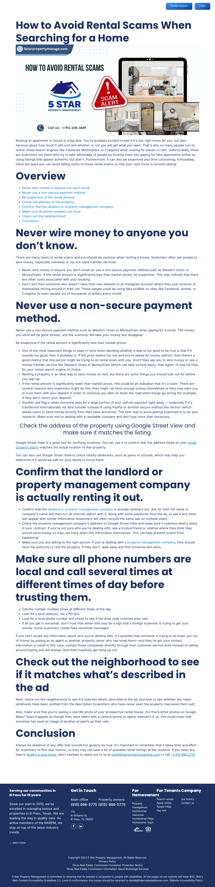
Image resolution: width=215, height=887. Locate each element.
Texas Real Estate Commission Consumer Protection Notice (107, 865)
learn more (17, 842)
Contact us (187, 802)
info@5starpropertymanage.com (135, 754)
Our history (187, 799)
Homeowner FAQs (142, 818)
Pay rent (161, 810)
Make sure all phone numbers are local (51, 211)
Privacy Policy (107, 861)
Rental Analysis (179, 5)
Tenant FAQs (164, 806)
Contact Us (148, 5)
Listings (97, 5)
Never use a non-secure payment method (53, 193)
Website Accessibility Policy (186, 880)
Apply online (164, 802)
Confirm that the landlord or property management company (67, 207)
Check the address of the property (48, 202)
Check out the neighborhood (43, 216)
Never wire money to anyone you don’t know (56, 188)
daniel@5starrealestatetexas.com (148, 880)
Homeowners (58, 5)
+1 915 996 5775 (183, 754)
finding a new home (41, 754)
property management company (151, 542)
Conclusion (30, 221)
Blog (113, 5)
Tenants (79, 5)
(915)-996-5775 (111, 804)
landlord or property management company (80, 509)
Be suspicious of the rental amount (48, 197)
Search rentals (165, 799)
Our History (128, 5)
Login (202, 5)
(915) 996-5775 (84, 804)
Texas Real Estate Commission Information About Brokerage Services (107, 868)
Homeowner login (142, 822)
